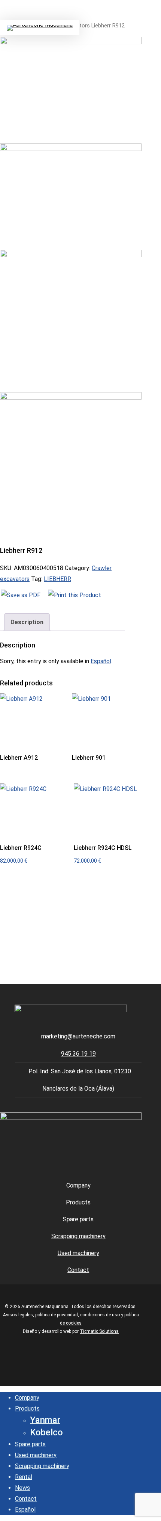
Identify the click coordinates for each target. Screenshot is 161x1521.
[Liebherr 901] (106, 718)
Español (101, 661)
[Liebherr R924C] (34, 808)
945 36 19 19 (78, 1053)
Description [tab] (26, 622)
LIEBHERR (57, 578)
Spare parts (78, 1219)
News (22, 1487)
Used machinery (78, 1253)
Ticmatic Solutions (99, 1331)
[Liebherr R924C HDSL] (108, 808)
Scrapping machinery (78, 1236)
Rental (23, 1476)
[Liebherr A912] (34, 718)
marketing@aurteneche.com (78, 1036)
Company (78, 1185)
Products (78, 1202)
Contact (78, 1270)
